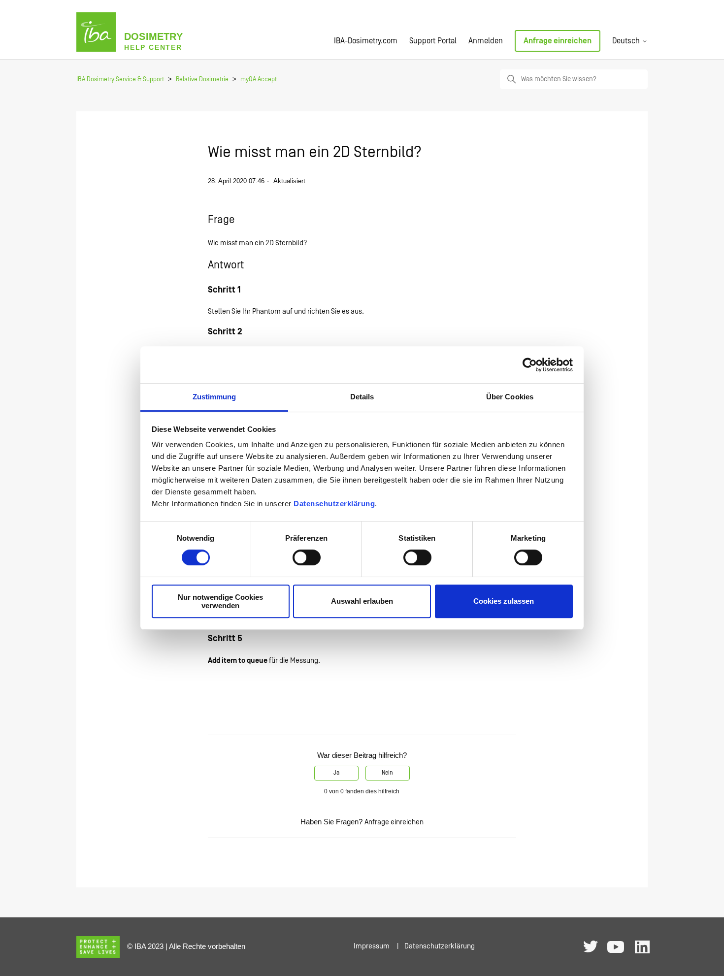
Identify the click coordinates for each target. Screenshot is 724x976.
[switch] (307, 557)
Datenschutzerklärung (334, 503)
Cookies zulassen (503, 601)
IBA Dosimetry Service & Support (120, 79)
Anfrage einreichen (558, 40)
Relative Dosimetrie (202, 79)
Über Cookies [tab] (509, 396)
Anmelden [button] (485, 40)
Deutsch (627, 40)
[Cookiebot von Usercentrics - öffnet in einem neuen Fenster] (530, 365)
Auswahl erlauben (362, 601)
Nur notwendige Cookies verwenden (220, 601)
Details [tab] (362, 396)
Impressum (372, 946)
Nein (387, 773)
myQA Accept (258, 79)
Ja (336, 773)
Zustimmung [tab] (214, 396)
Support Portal (433, 40)
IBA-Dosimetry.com (365, 40)
